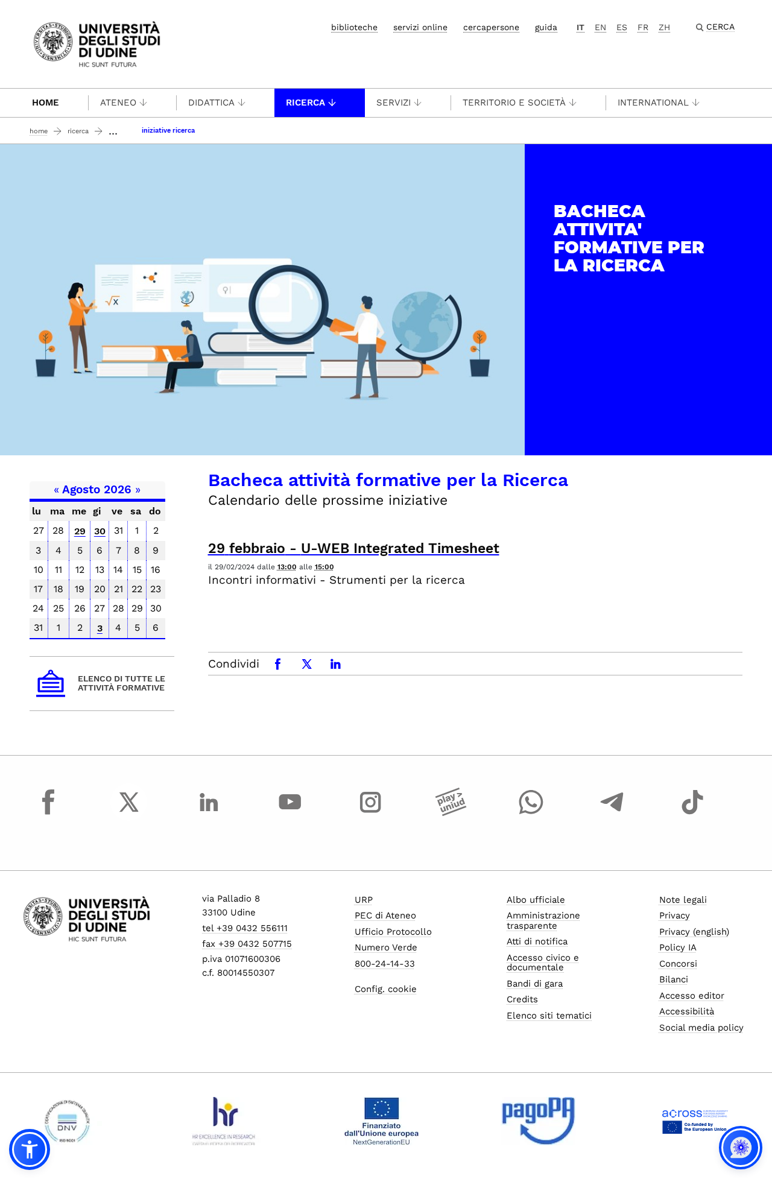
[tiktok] (692, 812)
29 (80, 531)
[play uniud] (451, 812)
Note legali (683, 899)
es (621, 27)
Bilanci (673, 979)
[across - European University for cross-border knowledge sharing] (695, 1121)
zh (664, 27)
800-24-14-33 (385, 963)
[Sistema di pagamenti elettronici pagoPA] (538, 1121)
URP (364, 899)
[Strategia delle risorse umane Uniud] (224, 1121)
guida (546, 27)
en (600, 27)
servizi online (420, 27)
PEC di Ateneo (385, 915)
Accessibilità (686, 1011)
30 (100, 531)
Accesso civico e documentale (543, 962)
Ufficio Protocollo (393, 931)
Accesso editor (691, 995)
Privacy (674, 915)
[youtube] (290, 812)
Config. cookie (386, 989)
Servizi (393, 102)
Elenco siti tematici (549, 1015)
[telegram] (612, 812)
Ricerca (305, 102)
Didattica (211, 102)
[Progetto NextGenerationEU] (381, 1121)
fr (643, 27)
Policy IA (678, 947)
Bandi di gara (535, 983)
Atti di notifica (537, 941)
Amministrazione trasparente (543, 920)
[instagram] (370, 812)
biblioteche (354, 27)
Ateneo (118, 102)
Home (45, 102)
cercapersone (491, 27)
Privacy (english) (694, 931)
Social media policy (701, 1027)
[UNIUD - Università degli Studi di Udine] (97, 43)
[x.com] (129, 812)
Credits (522, 999)
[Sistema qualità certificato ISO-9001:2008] (67, 1121)
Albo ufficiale (536, 899)
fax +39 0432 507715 (247, 943)
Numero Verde (386, 947)
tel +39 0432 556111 (245, 928)
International (653, 102)
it (580, 27)
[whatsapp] (531, 812)
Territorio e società (514, 102)
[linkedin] (209, 812)
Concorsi (678, 963)
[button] (29, 1149)
